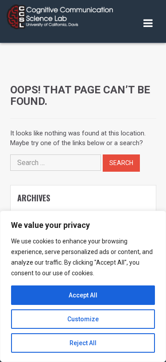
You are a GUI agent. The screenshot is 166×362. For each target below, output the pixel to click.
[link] (60, 16)
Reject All (83, 343)
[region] (83, 286)
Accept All (83, 295)
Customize (83, 319)
